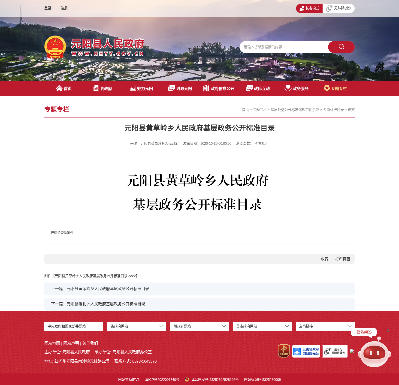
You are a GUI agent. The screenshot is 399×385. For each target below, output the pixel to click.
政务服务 (300, 88)
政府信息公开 (222, 88)
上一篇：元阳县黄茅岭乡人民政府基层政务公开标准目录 (100, 288)
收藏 (324, 259)
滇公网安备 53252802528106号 (215, 380)
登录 (47, 8)
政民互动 (262, 88)
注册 (64, 8)
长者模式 (312, 8)
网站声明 (71, 343)
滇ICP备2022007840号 (162, 380)
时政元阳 (184, 88)
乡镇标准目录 (333, 110)
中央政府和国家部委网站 (67, 326)
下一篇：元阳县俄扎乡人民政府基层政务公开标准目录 (98, 304)
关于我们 (90, 343)
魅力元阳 (145, 88)
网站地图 (52, 343)
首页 (68, 88)
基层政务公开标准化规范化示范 (295, 110)
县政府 (106, 88)
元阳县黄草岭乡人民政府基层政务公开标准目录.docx (95, 276)
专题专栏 (339, 88)
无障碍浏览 (342, 8)
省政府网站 (119, 326)
